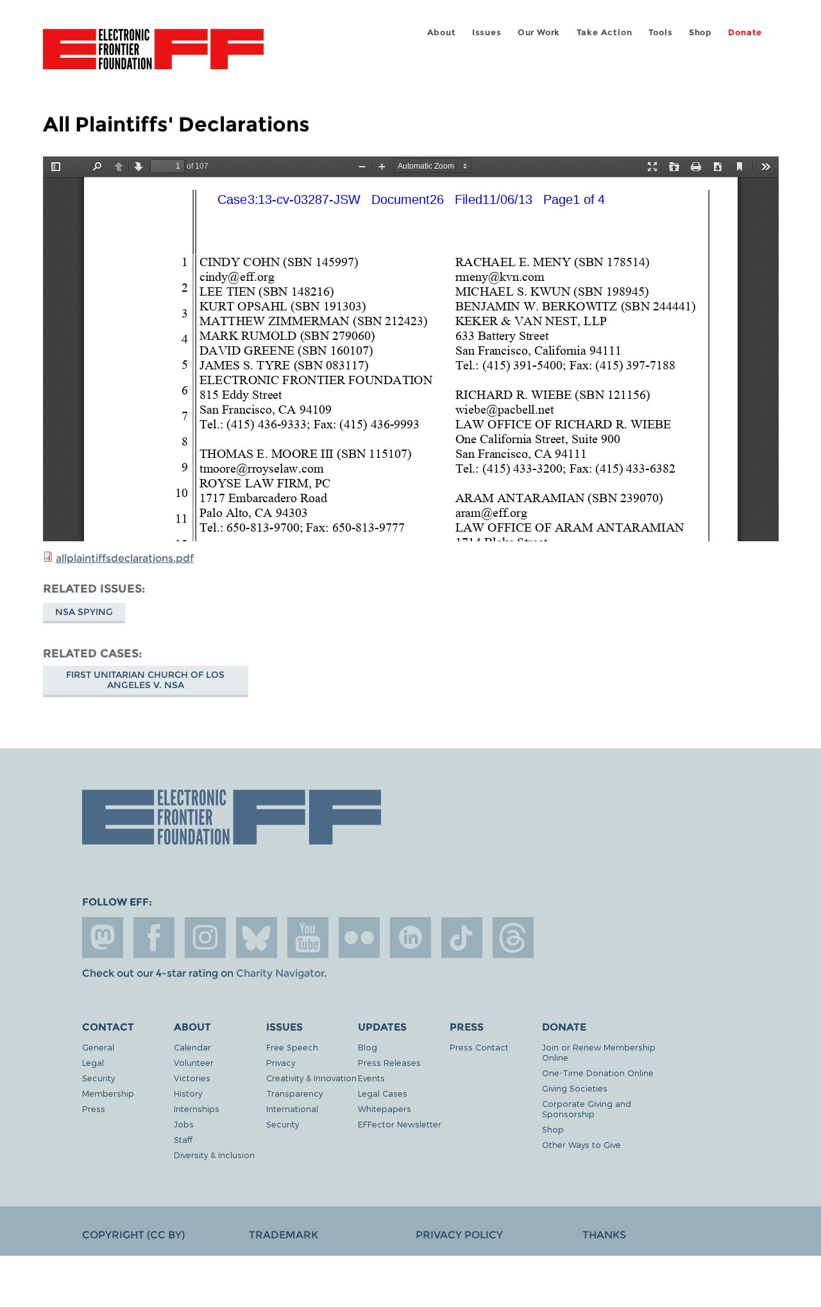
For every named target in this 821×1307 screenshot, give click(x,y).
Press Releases (389, 1062)
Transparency (294, 1093)
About (441, 32)
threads (513, 937)
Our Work (539, 32)
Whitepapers (384, 1108)
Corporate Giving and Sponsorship (586, 1108)
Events (371, 1078)
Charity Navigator (280, 973)
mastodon (102, 937)
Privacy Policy (459, 1235)
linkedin (410, 937)
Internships (196, 1108)
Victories (192, 1078)
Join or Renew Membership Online (599, 1052)
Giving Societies (574, 1088)
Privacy (280, 1062)
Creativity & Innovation (311, 1078)
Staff (183, 1139)
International (292, 1108)
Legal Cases (382, 1093)
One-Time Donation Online (598, 1072)
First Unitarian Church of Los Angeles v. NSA (145, 680)
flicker (359, 937)
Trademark (283, 1235)
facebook (153, 937)
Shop (700, 32)
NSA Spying (84, 612)
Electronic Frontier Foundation (153, 56)
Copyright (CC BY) (133, 1235)
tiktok (461, 937)
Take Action (604, 32)
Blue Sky (256, 937)
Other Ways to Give (581, 1144)
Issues (487, 32)
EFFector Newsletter (399, 1124)
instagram (205, 937)
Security (98, 1078)
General (98, 1047)
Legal (93, 1062)
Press (93, 1108)
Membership (108, 1093)
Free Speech (292, 1047)
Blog (367, 1047)
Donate (745, 32)
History (188, 1093)
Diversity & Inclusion (214, 1154)
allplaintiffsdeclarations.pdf (125, 558)
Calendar (192, 1047)
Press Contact (479, 1047)
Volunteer (194, 1062)
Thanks (604, 1235)
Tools (660, 32)
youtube (307, 937)
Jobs (184, 1124)
